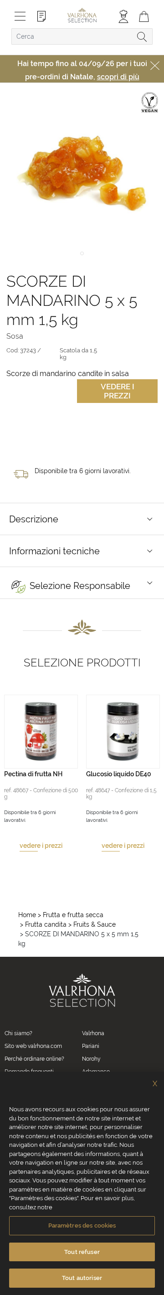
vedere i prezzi (41, 845)
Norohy (91, 1059)
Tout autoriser (82, 1277)
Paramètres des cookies (82, 1225)
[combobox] (82, 36)
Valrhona (93, 1033)
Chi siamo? (18, 1033)
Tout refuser (82, 1252)
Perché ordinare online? (34, 1059)
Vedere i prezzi (117, 391)
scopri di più (118, 76)
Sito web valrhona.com (33, 1046)
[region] (82, 1183)
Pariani (90, 1046)
